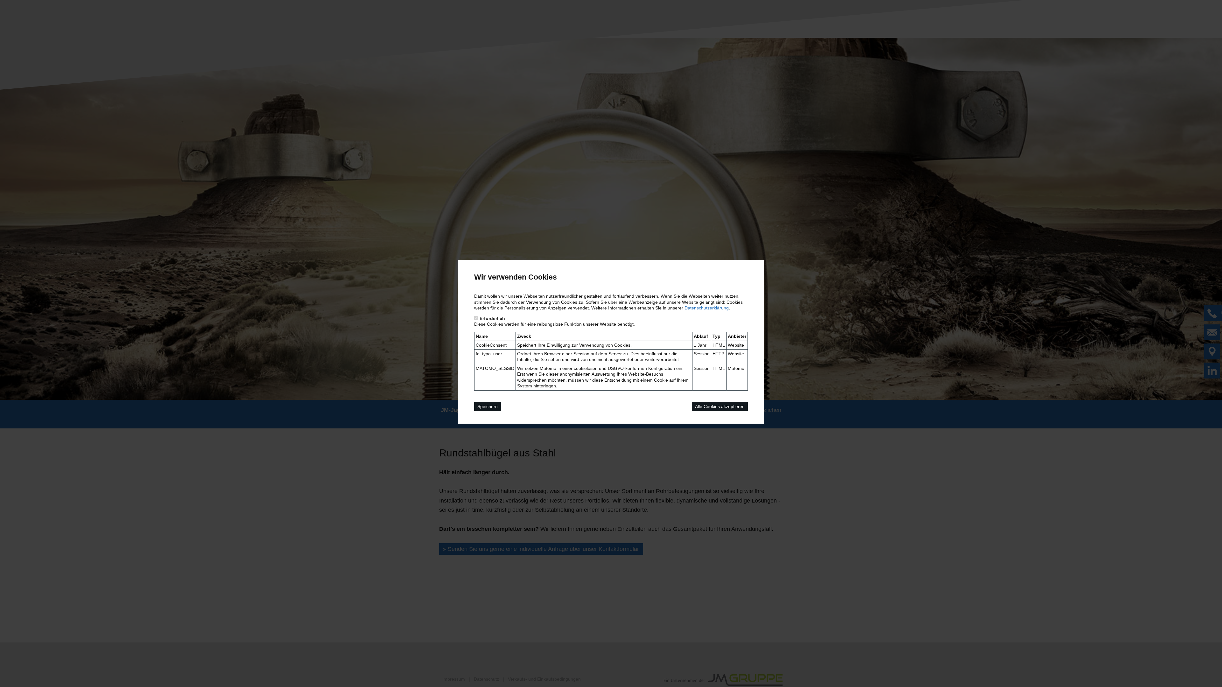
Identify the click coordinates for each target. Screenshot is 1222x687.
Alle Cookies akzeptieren (720, 406)
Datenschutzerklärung (707, 307)
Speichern (487, 406)
